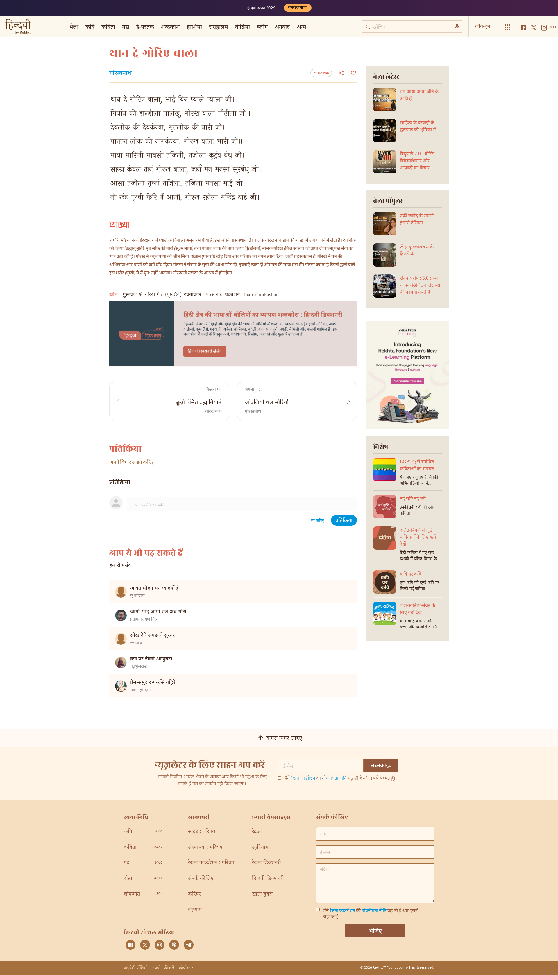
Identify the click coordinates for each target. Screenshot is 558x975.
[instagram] (159, 945)
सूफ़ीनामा (261, 847)
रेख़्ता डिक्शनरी (266, 862)
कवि (89, 26)
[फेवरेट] (353, 72)
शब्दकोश (170, 26)
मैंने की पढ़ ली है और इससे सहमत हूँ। (340, 779)
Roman (323, 73)
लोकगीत (143, 894)
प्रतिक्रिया (344, 520)
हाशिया (194, 26)
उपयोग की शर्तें (163, 967)
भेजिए (375, 930)
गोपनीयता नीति (334, 779)
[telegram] (189, 945)
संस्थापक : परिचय (205, 847)
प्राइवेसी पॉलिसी (136, 967)
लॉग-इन (482, 26)
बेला (74, 26)
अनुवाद (282, 26)
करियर (194, 894)
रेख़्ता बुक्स (262, 894)
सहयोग (195, 910)
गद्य (125, 26)
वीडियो (242, 26)
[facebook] (130, 945)
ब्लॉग (262, 26)
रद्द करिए (317, 521)
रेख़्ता (257, 831)
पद (143, 862)
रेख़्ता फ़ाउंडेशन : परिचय (211, 862)
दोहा (143, 878)
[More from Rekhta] (508, 27)
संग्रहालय (218, 26)
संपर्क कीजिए (201, 878)
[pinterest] (174, 945)
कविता (108, 26)
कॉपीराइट (186, 967)
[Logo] (18, 27)
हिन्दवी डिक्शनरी (268, 878)
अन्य (301, 26)
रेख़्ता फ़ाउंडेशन (303, 779)
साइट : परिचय (201, 831)
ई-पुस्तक (145, 26)
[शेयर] (341, 72)
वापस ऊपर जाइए (284, 739)
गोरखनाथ (120, 74)
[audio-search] (457, 26)
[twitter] (145, 945)
